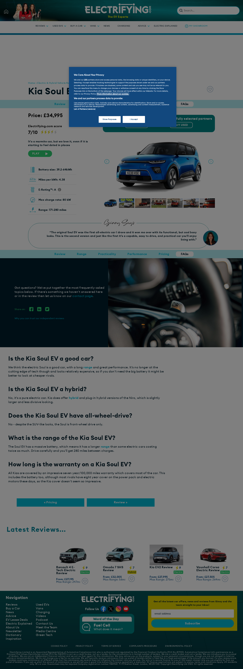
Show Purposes (109, 119)
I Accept (134, 119)
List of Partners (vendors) (84, 109)
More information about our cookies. (113, 94)
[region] (122, 97)
